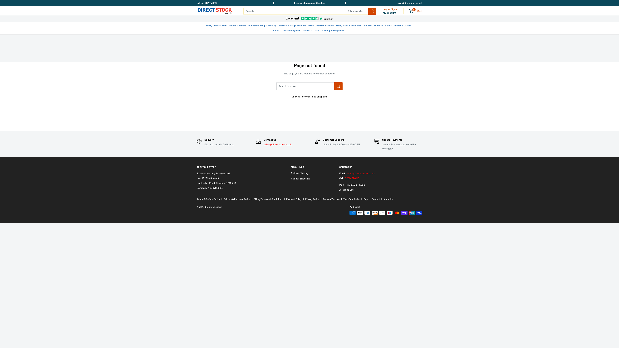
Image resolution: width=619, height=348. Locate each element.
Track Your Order (351, 199)
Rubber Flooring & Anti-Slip (262, 25)
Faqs (366, 199)
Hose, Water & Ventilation (349, 25)
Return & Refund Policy (208, 199)
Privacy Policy (312, 199)
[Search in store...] (338, 86)
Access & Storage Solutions (292, 25)
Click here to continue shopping (310, 96)
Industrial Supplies (373, 25)
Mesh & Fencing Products (321, 25)
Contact (376, 199)
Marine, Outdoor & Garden (398, 25)
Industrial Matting (237, 25)
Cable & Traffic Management (287, 30)
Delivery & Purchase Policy (237, 199)
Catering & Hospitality (333, 30)
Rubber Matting (299, 173)
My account (389, 12)
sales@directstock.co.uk (410, 3)
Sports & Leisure (311, 30)
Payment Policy (294, 199)
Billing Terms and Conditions (268, 199)
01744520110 (352, 178)
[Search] (372, 11)
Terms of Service (331, 199)
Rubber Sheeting (300, 178)
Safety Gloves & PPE (216, 25)
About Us (388, 199)
